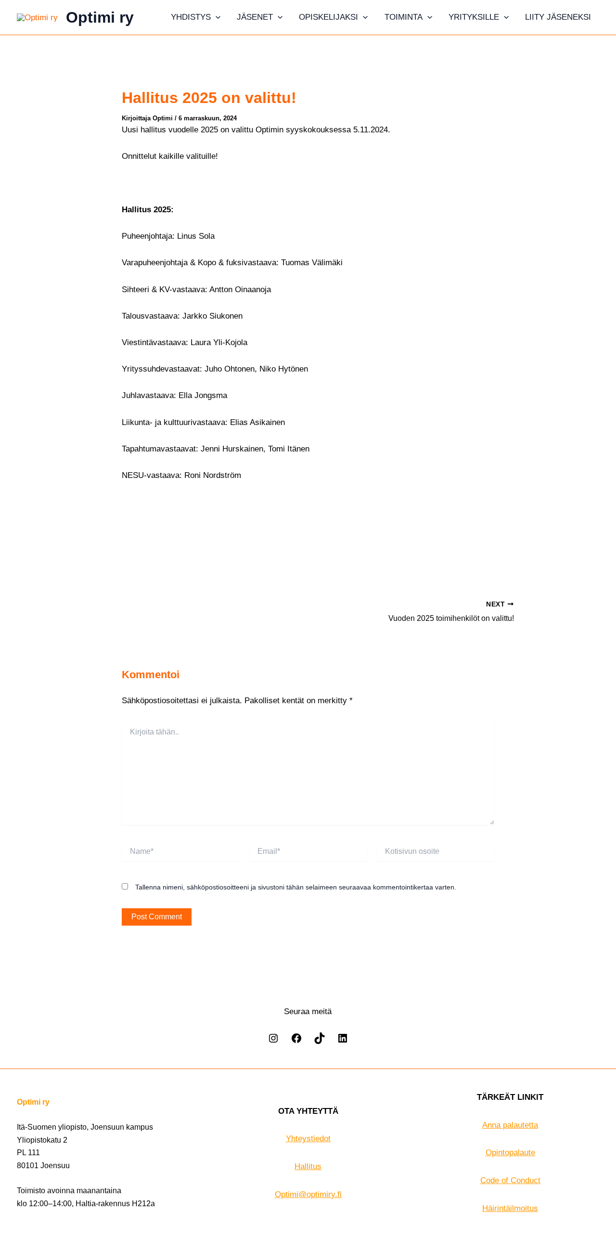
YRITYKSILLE (474, 17)
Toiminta (404, 17)
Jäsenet (255, 17)
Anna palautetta (510, 1125)
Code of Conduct (510, 1180)
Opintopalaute (510, 1152)
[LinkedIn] (342, 1041)
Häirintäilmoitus (510, 1208)
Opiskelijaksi (328, 17)
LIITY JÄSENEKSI (558, 17)
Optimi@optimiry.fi (308, 1194)
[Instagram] (273, 1041)
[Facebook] (296, 1041)
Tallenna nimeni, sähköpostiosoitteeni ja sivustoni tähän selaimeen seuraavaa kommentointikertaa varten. (295, 887)
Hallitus (308, 1166)
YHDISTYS (191, 17)
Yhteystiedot (308, 1138)
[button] (215, 17)
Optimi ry (100, 17)
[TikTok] (319, 1041)
